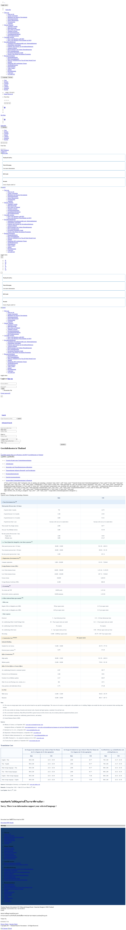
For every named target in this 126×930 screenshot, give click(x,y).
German (6, 83)
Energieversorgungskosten (13, 477)
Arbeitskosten (9, 464)
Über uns (6, 12)
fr (5, 265)
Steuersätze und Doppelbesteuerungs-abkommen (19, 467)
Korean (6, 89)
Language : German (7, 77)
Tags (2, 442)
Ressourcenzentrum (9, 56)
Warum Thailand (8, 25)
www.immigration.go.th (31, 727)
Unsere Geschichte (13, 15)
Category (3, 439)
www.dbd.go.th (37, 732)
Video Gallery (11, 68)
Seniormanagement (13, 19)
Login (2, 388)
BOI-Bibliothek (12, 71)
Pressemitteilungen (13, 57)
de (5, 263)
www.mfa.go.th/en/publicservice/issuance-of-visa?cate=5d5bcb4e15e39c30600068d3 (58, 727)
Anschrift (10, 23)
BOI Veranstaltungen (13, 59)
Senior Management (13, 20)
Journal (9, 69)
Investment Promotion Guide (15, 52)
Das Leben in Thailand (14, 29)
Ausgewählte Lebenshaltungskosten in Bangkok (19, 480)
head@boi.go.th (8, 94)
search (19, 418)
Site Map (3, 115)
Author (3, 441)
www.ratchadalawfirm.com (33, 730)
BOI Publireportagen (13, 35)
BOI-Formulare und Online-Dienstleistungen (20, 49)
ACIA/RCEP (11, 74)
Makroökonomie (12, 28)
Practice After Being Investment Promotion (19, 54)
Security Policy (14, 924)
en (5, 262)
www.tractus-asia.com (34, 740)
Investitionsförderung (10, 42)
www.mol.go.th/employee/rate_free (34, 724)
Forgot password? (5, 393)
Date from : (4, 429)
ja (5, 268)
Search (4, 415)
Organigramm (11, 22)
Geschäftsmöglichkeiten (14, 34)
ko (5, 269)
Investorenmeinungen (13, 32)
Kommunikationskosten (12, 474)
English (6, 82)
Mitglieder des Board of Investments (17, 17)
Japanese (6, 88)
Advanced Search (7, 423)
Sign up (10, 379)
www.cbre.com (40, 738)
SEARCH (63, 444)
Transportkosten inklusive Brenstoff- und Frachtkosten (20, 470)
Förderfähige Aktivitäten (14, 45)
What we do (11, 14)
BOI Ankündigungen (13, 51)
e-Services (10, 72)
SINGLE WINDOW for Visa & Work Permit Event (22, 60)
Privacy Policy (5, 924)
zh (5, 266)
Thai (5, 80)
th (5, 260)
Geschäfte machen (9, 37)
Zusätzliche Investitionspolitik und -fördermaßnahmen (22, 43)
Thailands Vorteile (12, 26)
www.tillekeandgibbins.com (41, 735)
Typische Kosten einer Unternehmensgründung (18, 460)
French (6, 85)
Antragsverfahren (12, 48)
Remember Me (8, 390)
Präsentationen (11, 66)
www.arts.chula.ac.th (35, 784)
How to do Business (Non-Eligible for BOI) (19, 40)
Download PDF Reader (7, 822)
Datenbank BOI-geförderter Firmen (17, 63)
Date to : (3, 434)
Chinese (6, 86)
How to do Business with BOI (16, 39)
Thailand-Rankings (9, 849)
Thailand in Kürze (12, 31)
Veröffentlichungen (13, 65)
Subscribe (8, 9)
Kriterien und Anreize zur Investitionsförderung (20, 46)
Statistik (10, 62)
